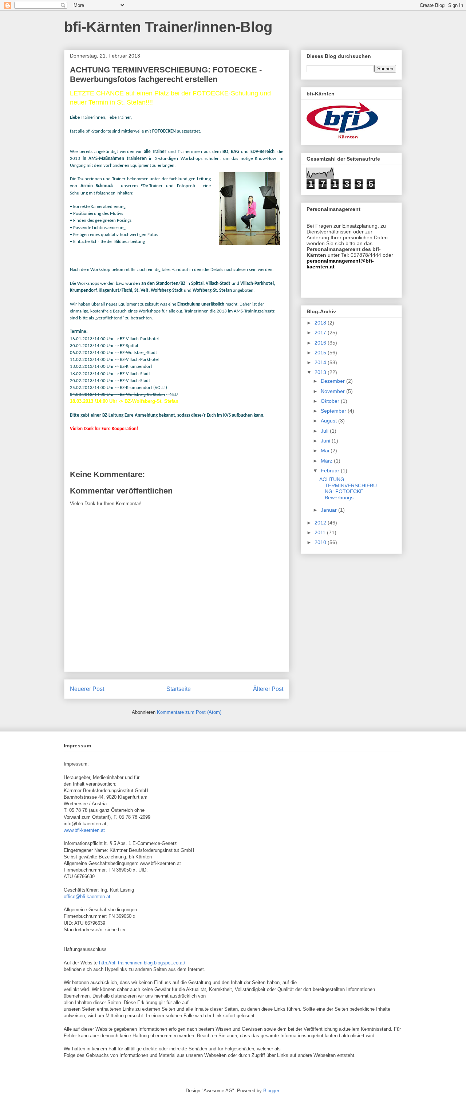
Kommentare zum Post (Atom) (189, 712)
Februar (331, 470)
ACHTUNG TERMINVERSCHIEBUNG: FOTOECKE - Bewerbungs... (348, 488)
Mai (326, 450)
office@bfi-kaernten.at (87, 896)
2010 (321, 542)
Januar (329, 510)
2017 (321, 332)
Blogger (271, 1090)
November (333, 391)
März (327, 461)
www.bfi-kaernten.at (84, 830)
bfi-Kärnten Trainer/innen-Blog (168, 27)
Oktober (331, 401)
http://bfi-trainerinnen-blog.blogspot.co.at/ (142, 963)
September (334, 411)
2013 (321, 372)
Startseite (178, 689)
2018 (321, 323)
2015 (321, 352)
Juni (326, 441)
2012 (321, 523)
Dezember (333, 381)
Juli (325, 431)
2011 (321, 532)
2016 (321, 343)
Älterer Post (268, 689)
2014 (321, 362)
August (329, 421)
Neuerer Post (87, 689)
